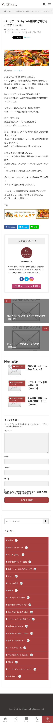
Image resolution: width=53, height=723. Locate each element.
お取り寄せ (32, 32)
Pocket (27, 37)
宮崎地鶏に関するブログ (19, 605)
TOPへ (48, 721)
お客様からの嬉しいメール (26, 11)
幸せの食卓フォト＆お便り (20, 655)
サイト (6, 479)
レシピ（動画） (15, 555)
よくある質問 (15, 583)
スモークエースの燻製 (18, 598)
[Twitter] (23, 227)
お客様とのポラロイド (18, 640)
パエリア (24, 32)
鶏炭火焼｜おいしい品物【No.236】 (37, 368)
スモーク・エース (13, 32)
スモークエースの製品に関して (22, 569)
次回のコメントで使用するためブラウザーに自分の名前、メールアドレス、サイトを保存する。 (26, 492)
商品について (20, 366)
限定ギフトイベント (17, 547)
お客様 (12, 540)
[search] (46, 521)
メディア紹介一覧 (17, 648)
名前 (6, 456)
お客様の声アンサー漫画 (19, 562)
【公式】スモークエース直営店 (26, 286)
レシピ (13, 576)
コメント (8, 431)
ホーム (5, 721)
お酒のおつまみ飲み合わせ (20, 612)
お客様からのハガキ (18, 626)
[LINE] (34, 227)
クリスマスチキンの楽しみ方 (21, 619)
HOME (9, 11)
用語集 (13, 662)
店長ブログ (14, 676)
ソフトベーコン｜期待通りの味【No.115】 (37, 385)
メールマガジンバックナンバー (22, 669)
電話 (37, 721)
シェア (16, 721)
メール (7, 468)
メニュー (26, 721)
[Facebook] (10, 227)
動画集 (12, 590)
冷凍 (39, 32)
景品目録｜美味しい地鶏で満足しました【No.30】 (37, 401)
